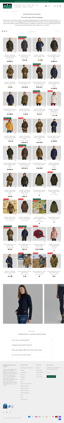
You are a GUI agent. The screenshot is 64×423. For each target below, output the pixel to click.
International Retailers (24, 392)
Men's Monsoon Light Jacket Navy (25, 245)
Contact (21, 395)
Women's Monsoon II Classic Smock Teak (10, 218)
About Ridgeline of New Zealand (26, 367)
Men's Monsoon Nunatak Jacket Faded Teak (39, 218)
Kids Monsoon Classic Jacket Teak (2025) (39, 191)
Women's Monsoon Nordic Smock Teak (24, 110)
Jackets (56, 22)
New (24, 5)
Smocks (51, 22)
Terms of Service (39, 376)
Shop (8, 11)
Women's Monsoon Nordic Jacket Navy (10, 272)
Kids (37, 5)
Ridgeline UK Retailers (24, 390)
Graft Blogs (22, 374)
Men (33, 5)
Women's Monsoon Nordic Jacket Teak (10, 83)
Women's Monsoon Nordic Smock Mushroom (54, 110)
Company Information (24, 386)
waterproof (40, 17)
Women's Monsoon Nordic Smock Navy (39, 56)
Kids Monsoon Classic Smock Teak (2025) (54, 218)
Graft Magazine (23, 372)
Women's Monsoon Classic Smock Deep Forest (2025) (24, 191)
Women (29, 5)
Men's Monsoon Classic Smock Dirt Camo (54, 272)
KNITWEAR (23, 319)
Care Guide (22, 379)
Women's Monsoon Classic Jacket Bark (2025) (25, 137)
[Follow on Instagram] (7, 412)
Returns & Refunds (40, 372)
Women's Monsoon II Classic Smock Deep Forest (54, 191)
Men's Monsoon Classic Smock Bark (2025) (24, 164)
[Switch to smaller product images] (4, 31)
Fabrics (21, 381)
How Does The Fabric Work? (26, 383)
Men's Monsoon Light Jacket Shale (25, 56)
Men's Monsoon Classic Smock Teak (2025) (39, 164)
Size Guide (22, 376)
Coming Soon (18, 5)
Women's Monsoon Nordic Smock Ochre (10, 137)
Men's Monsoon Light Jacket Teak (10, 245)
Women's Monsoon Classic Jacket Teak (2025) (39, 137)
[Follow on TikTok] (10, 412)
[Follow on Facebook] (3, 412)
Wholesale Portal (23, 399)
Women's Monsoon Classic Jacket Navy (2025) (54, 83)
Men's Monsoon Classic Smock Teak (24, 272)
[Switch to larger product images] (2, 31)
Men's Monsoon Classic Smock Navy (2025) (54, 137)
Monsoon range (32, 20)
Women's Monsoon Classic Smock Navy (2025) (54, 164)
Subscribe (51, 376)
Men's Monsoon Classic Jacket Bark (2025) (39, 83)
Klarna (21, 397)
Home (4, 11)
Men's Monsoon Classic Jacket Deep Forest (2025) (54, 56)
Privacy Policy (38, 374)
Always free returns (32, 1)
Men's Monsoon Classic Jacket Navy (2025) (10, 110)
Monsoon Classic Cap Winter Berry (39, 245)
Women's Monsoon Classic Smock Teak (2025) (10, 191)
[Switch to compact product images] (6, 31)
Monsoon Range (14, 11)
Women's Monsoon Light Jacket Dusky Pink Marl (54, 245)
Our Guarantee (39, 370)
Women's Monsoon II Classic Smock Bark (24, 218)
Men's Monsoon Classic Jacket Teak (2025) (24, 83)
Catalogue (22, 370)
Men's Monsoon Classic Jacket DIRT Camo (39, 272)
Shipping (38, 367)
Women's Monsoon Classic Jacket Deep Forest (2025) (10, 56)
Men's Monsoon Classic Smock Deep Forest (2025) (10, 164)
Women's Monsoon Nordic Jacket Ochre (39, 110)
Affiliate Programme (24, 388)
